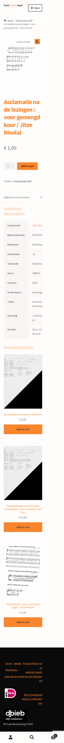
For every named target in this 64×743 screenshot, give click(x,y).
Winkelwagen (49, 734)
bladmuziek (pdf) (24, 20)
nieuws (17, 663)
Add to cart (27, 166)
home (8, 663)
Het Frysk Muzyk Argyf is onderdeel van (32, 699)
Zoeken (32, 737)
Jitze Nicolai (39, 225)
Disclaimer (11, 669)
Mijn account (10, 737)
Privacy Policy (30, 663)
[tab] (23, 197)
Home (10, 20)
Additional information (17, 197)
